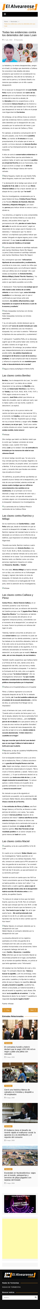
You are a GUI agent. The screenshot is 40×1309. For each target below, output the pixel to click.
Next (31, 1010)
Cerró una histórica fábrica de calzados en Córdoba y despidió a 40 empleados (18, 1092)
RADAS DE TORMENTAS (11, 1287)
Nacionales (19, 40)
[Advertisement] (20, 1239)
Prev (8, 1010)
